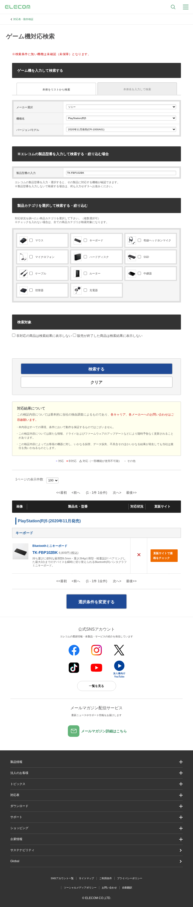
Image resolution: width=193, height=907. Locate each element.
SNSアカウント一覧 (62, 878)
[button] (96, 784)
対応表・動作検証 (23, 19)
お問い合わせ (109, 887)
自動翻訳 (127, 887)
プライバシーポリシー (129, 878)
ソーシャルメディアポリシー (80, 887)
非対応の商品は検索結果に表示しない (43, 336)
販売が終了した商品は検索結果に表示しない (109, 336)
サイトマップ (86, 878)
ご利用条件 (105, 878)
